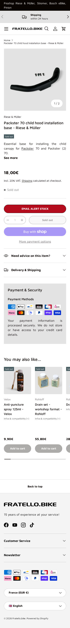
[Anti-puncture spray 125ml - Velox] (17, 380)
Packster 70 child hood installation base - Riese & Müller (34, 43)
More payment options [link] (35, 241)
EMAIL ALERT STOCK (35, 208)
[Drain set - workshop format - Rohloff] (48, 380)
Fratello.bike (18, 618)
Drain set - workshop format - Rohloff (48, 409)
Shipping (27, 180)
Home (7, 40)
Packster (27, 148)
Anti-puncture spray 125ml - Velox (14, 409)
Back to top (35, 486)
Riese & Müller (12, 116)
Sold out (47, 220)
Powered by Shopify (37, 618)
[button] (64, 29)
